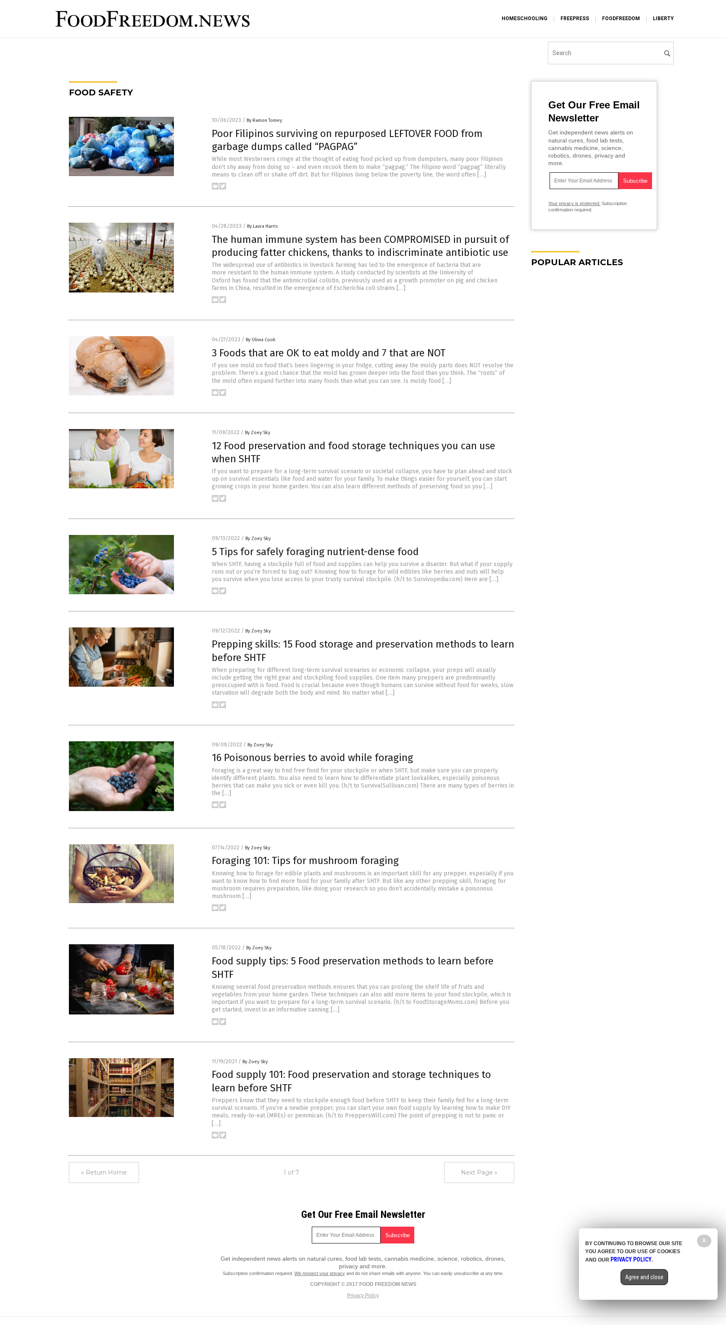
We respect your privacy (320, 1273)
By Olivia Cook (261, 339)
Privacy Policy (363, 1296)
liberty (663, 18)
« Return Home (104, 1172)
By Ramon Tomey (264, 120)
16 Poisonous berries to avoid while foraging (312, 758)
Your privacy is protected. (574, 203)
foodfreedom (621, 18)
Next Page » (479, 1172)
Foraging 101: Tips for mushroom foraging (305, 861)
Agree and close (644, 1277)
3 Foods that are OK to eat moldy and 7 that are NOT (328, 353)
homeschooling (524, 18)
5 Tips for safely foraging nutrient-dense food (315, 552)
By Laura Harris (262, 226)
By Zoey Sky (257, 432)
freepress (574, 18)
